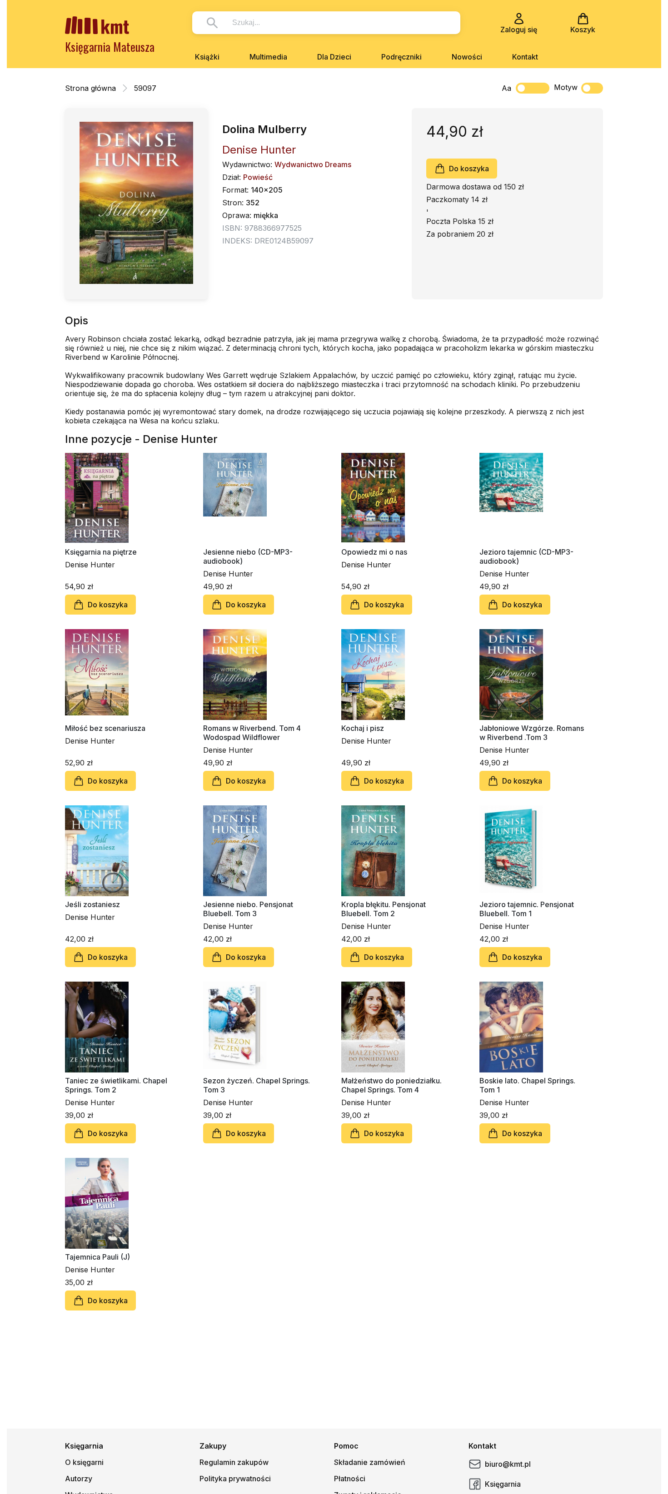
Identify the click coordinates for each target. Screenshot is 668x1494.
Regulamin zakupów (234, 1462)
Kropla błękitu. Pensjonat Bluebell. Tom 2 (383, 909)
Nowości (467, 56)
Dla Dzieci (334, 56)
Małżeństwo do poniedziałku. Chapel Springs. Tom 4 (391, 1085)
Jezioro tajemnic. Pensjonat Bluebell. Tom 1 (526, 909)
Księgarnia (503, 1484)
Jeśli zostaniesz (92, 904)
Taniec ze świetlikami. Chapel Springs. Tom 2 (116, 1085)
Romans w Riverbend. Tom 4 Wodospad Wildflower (252, 733)
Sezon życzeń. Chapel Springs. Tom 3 (256, 1085)
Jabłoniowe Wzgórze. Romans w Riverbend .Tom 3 (531, 733)
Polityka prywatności (235, 1478)
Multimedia (268, 56)
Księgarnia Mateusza (110, 46)
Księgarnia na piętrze (101, 551)
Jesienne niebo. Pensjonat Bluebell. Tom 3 (248, 909)
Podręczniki (401, 56)
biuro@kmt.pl (508, 1464)
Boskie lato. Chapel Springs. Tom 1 (527, 1085)
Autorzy (78, 1478)
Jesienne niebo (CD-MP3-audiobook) (248, 556)
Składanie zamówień (369, 1462)
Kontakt (525, 56)
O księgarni (84, 1462)
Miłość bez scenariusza (105, 728)
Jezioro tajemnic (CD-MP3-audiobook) (526, 556)
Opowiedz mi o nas (374, 551)
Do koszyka (469, 168)
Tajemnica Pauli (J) (97, 1256)
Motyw (566, 87)
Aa (506, 88)
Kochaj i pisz (362, 728)
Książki (207, 56)
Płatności (349, 1478)
